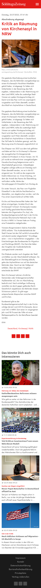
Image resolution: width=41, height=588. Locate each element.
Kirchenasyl (23, 328)
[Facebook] (16, 583)
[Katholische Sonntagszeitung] (14, 4)
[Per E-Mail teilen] (27, 336)
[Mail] (20, 583)
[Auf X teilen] (18, 336)
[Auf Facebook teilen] (13, 336)
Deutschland (12, 328)
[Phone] (25, 583)
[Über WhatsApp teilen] (23, 336)
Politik (31, 328)
